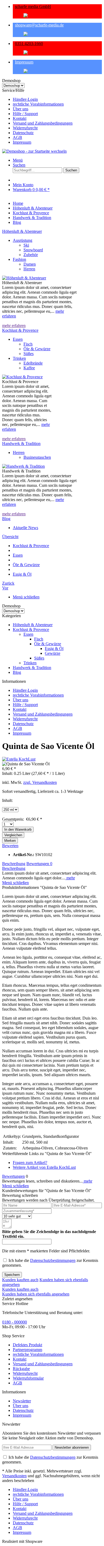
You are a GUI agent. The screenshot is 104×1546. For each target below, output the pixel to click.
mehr (70, 878)
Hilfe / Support (25, 113)
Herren (29, 269)
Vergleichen (13, 835)
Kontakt (19, 118)
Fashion (19, 259)
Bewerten (10, 845)
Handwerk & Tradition (21, 443)
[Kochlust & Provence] (22, 377)
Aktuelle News (25, 527)
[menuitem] (57, 99)
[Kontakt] (57, 34)
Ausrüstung (22, 240)
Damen (29, 264)
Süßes (28, 353)
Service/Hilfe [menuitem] (37, 116)
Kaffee (29, 368)
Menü (18, 160)
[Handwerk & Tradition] (23, 466)
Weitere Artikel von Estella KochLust (44, 1167)
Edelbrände (33, 363)
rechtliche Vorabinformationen (38, 104)
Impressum (24, 62)
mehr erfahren (14, 325)
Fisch (28, 344)
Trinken (19, 358)
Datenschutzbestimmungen (52, 1260)
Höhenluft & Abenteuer (22, 231)
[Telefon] (57, 53)
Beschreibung (13, 863)
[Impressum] (57, 71)
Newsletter (22, 1401)
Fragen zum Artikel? (30, 1162)
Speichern (12, 1275)
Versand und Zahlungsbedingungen (43, 123)
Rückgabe (21, 1368)
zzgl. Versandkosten (40, 782)
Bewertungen (39, 863)
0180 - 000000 (14, 1322)
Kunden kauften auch (20, 1279)
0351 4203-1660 (29, 43)
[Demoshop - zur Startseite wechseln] (34, 151)
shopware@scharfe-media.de (39, 25)
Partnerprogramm (27, 1349)
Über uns (20, 109)
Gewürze (52, 653)
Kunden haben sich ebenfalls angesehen (35, 1294)
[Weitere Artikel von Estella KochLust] (18, 759)
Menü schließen (26, 597)
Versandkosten (14, 1476)
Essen (18, 339)
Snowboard (33, 250)
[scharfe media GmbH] (57, 16)
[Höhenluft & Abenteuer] (24, 278)
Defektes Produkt (27, 1345)
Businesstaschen (37, 457)
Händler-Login (25, 99)
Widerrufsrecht (25, 128)
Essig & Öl (54, 648)
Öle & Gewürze (36, 349)
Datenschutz (23, 132)
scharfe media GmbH (33, 6)
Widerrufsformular (28, 1378)
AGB (17, 137)
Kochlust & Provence (20, 330)
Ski (26, 245)
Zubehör (30, 254)
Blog (6, 518)
